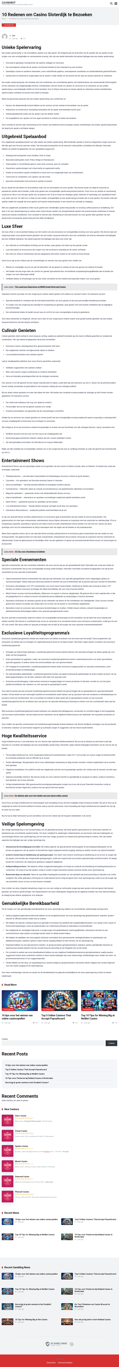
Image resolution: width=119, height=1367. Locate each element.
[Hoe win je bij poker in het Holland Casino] (67, 1324)
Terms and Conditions (65, 1362)
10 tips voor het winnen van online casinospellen (17, 1017)
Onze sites (59, 1359)
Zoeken (5, 1039)
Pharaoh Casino (22, 1192)
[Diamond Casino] (7, 1186)
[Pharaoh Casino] (7, 1202)
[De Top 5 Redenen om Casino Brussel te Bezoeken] (67, 1309)
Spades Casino (21, 1146)
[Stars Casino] (7, 1126)
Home (4, 19)
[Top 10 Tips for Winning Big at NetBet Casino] (99, 1000)
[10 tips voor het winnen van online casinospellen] (20, 1000)
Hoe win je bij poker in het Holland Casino (93, 1319)
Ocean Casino (21, 1131)
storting (47, 1151)
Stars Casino (20, 1116)
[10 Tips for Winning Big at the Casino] (7, 1324)
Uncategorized (9, 25)
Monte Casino (21, 1161)
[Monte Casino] (7, 1171)
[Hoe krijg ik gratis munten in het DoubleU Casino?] (7, 1309)
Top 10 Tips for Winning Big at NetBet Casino (25, 1074)
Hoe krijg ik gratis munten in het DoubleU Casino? (27, 1082)
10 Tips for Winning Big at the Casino (31, 1319)
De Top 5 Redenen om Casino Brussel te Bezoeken (92, 1305)
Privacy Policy (51, 1362)
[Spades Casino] (7, 1156)
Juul (13, 35)
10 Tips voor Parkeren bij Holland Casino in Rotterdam (29, 1078)
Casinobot (9, 2)
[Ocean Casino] (7, 1141)
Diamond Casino (22, 1176)
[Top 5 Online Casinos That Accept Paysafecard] (59, 1000)
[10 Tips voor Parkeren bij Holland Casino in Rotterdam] (67, 1239)
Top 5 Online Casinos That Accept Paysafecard (56, 1017)
